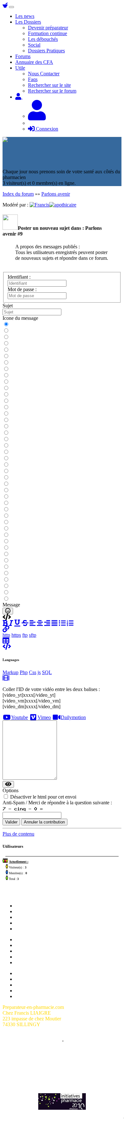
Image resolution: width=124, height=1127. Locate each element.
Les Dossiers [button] (28, 22)
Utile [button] (20, 68)
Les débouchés (43, 39)
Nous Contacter (43, 73)
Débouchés (26, 956)
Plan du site (26, 973)
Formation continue (47, 33)
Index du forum (18, 194)
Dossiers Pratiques (46, 50)
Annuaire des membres (38, 979)
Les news (24, 16)
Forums (23, 56)
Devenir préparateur (48, 27)
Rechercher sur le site (49, 85)
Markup (10, 672)
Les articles (26, 923)
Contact (72, 1040)
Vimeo (44, 717)
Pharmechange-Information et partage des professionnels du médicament (62, 1071)
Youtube (19, 717)
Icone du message (20, 318)
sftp (32, 635)
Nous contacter (30, 917)
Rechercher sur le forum (52, 91)
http (6, 635)
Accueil (23, 905)
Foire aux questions (34, 985)
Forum (22, 911)
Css (32, 672)
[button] (6, 629)
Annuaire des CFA (34, 62)
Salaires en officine (34, 939)
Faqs (33, 79)
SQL (47, 672)
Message (11, 604)
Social (34, 45)
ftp (25, 635)
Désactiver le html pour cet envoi (43, 797)
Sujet (8, 305)
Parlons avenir (55, 194)
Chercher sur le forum (37, 928)
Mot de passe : (22, 289)
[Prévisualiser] (8, 784)
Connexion (46, 128)
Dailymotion (73, 717)
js (39, 672)
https (16, 635)
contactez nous (73, 1062)
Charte (54, 1040)
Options (10, 790)
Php (24, 672)
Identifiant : (19, 277)
